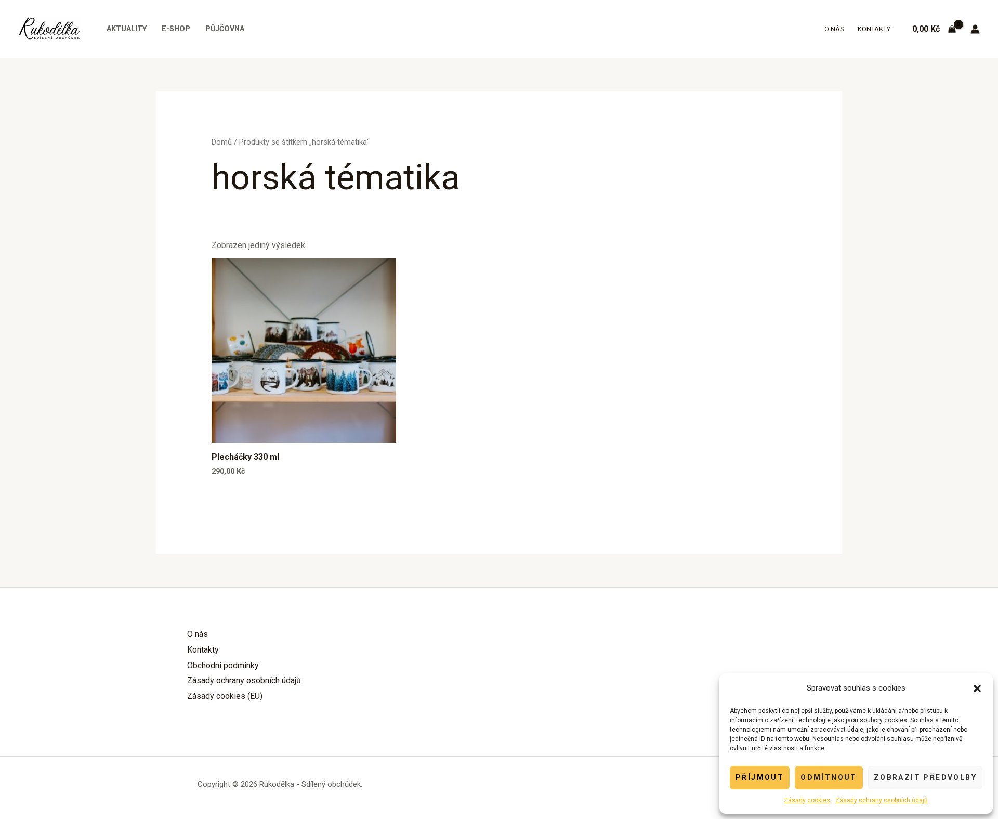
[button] (977, 688)
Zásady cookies (807, 800)
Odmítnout (828, 777)
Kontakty (874, 29)
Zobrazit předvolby (925, 777)
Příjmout (760, 777)
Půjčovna (224, 28)
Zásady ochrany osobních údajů (881, 800)
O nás (834, 29)
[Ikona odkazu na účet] (975, 29)
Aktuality (127, 28)
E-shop (176, 28)
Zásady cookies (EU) (224, 696)
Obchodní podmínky (223, 665)
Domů (222, 142)
